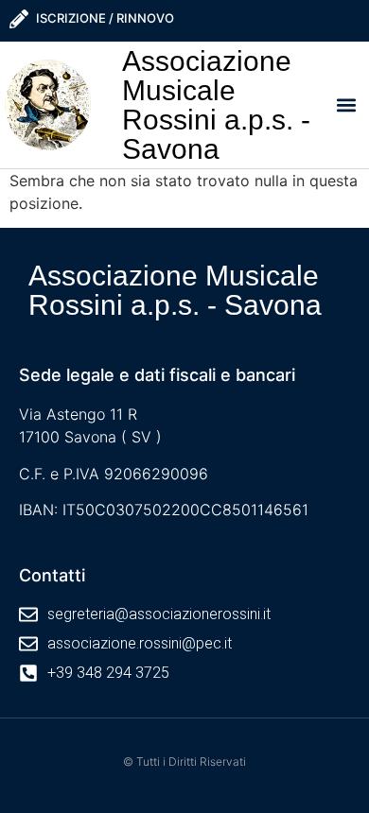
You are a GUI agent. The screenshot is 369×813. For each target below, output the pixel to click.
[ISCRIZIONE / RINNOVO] (18, 18)
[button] (346, 104)
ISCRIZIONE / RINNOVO (105, 18)
